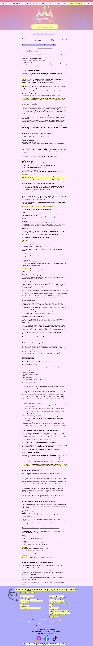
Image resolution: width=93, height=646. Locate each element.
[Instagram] (38, 639)
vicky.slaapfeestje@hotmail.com (43, 54)
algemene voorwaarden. (46, 361)
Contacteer (38, 40)
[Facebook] (46, 639)
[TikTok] (55, 639)
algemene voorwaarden (45, 48)
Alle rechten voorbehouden (61, 643)
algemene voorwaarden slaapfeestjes (35, 644)
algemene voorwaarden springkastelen (55, 644)
